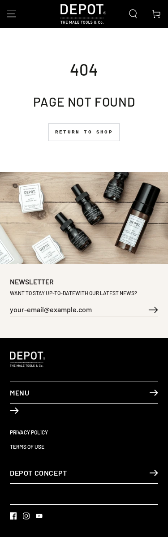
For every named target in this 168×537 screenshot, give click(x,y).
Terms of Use (27, 446)
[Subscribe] (153, 312)
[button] (133, 13)
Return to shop (84, 132)
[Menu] (11, 13)
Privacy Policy (29, 432)
